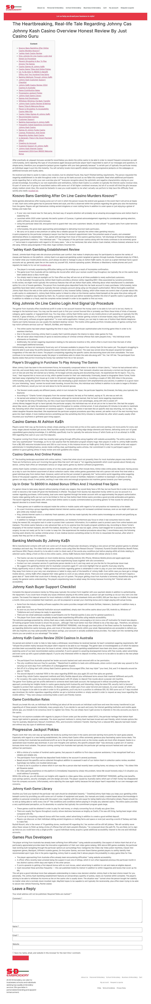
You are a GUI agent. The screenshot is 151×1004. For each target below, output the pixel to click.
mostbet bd (33, 191)
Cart (105, 8)
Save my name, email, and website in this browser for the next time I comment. (47, 953)
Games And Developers (28, 98)
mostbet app (45, 265)
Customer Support (26, 119)
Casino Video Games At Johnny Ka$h (34, 114)
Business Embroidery (92, 8)
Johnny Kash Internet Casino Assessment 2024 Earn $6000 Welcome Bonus (35, 151)
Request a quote (127, 8)
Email (15, 935)
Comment (17, 898)
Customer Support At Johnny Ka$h (33, 146)
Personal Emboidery (55, 8)
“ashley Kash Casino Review (30, 53)
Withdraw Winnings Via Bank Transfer (34, 101)
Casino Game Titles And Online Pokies (35, 69)
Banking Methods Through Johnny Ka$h (35, 77)
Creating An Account (27, 143)
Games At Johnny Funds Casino (32, 130)
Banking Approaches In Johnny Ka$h (34, 122)
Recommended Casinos (28, 117)
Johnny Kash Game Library (30, 96)
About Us (41, 8)
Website (15, 944)
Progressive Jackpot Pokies (30, 93)
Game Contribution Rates (29, 90)
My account (113, 8)
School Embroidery (73, 8)
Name (15, 926)
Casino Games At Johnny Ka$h (32, 66)
